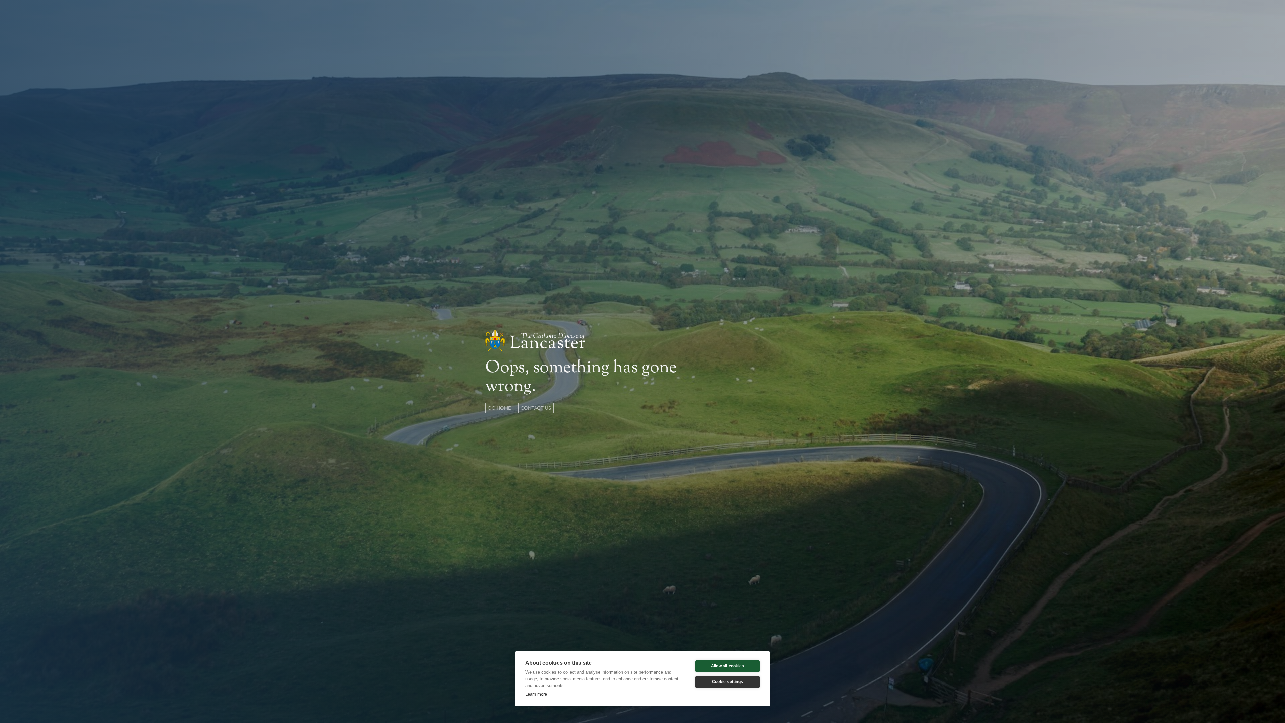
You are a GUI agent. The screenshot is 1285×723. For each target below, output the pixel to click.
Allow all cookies (727, 666)
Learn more (536, 694)
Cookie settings (727, 681)
